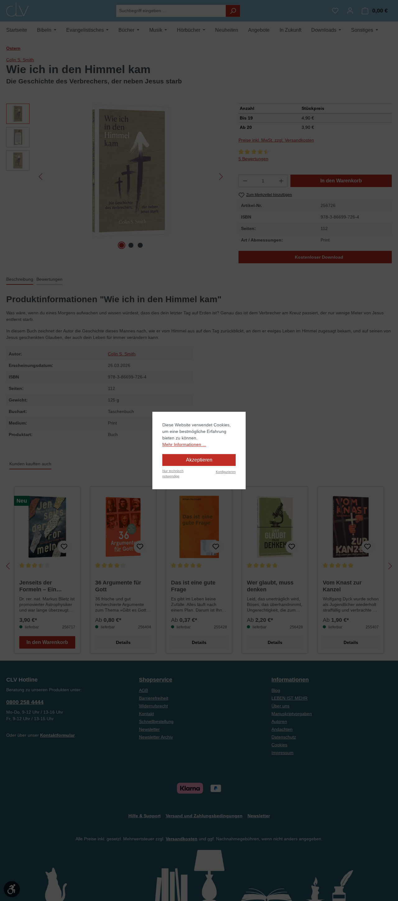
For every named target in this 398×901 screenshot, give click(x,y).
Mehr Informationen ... (184, 444)
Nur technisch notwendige (172, 473)
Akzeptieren (199, 459)
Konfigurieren (226, 472)
